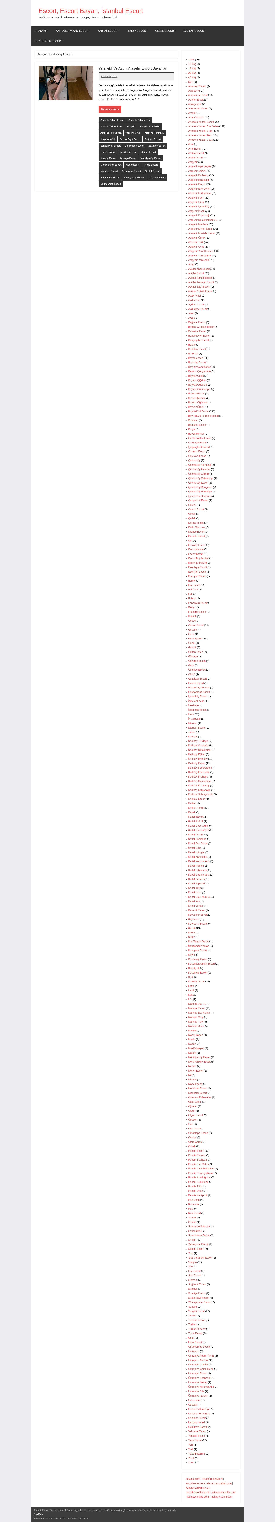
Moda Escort (151, 164)
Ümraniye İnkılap (197, 1382)
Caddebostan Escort (199, 438)
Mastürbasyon (196, 1048)
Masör (191, 1039)
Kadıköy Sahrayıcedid (200, 794)
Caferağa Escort (197, 442)
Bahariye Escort (197, 331)
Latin (191, 986)
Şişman (192, 1280)
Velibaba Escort (197, 1431)
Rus (190, 1208)
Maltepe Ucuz (196, 1026)
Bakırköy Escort (156, 145)
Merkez (192, 1066)
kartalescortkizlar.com (198, 1487)
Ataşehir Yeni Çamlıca (200, 251)
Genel (191, 643)
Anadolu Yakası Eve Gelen (203, 126)
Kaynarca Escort (197, 923)
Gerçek (192, 647)
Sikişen (192, 1262)
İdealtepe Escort (197, 710)
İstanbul (192, 723)
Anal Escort (194, 148)
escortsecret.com (195, 1483)
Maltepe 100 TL (197, 1003)
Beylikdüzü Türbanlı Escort (203, 416)
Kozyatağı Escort (197, 959)
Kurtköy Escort (108, 158)
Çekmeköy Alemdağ (199, 465)
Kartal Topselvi (196, 883)
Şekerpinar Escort (131, 171)
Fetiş (191, 607)
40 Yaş (192, 77)
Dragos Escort (196, 531)
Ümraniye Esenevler (199, 1378)
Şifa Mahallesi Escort (200, 1257)
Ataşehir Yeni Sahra (199, 255)
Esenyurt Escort (197, 576)
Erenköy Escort (196, 545)
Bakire (192, 344)
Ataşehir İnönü (107, 139)
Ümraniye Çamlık (198, 1364)
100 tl (191, 59)
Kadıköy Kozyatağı (198, 785)
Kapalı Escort (195, 816)
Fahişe (192, 598)
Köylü (191, 954)
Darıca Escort (196, 522)
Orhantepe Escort (198, 1133)
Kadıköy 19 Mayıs (198, 741)
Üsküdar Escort (197, 1418)
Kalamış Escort (196, 799)
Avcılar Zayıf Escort (130, 139)
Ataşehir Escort (196, 184)
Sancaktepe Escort (199, 1235)
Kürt (190, 977)
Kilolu (191, 932)
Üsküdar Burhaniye (199, 1413)
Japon (191, 732)
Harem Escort (196, 683)
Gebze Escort (165, 31)
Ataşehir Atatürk (197, 171)
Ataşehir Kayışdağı (199, 215)
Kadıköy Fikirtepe (198, 776)
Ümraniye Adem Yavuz (201, 1355)
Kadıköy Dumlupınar (199, 750)
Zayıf (191, 1458)
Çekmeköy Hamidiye (200, 491)
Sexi (190, 1253)
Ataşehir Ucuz (196, 246)
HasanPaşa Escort (198, 687)
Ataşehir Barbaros (198, 175)
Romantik (193, 1204)
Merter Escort (133, 164)
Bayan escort (195, 358)
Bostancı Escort (197, 424)
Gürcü (191, 674)
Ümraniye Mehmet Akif (201, 1387)
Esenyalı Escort (197, 571)
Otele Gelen (195, 1142)
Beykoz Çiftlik (196, 375)
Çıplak (192, 518)
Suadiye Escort (196, 1293)
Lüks (191, 995)
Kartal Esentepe (197, 839)
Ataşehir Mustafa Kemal (201, 233)
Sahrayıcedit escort (199, 1226)
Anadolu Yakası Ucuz (111, 126)
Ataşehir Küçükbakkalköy (202, 220)
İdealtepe (193, 705)
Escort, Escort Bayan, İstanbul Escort (91, 10)
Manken (192, 1030)
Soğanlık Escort (197, 1284)
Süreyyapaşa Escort (134, 177)
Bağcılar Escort (153, 139)
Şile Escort (194, 1271)
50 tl (190, 81)
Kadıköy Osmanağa (199, 790)
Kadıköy (192, 736)
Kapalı (192, 812)
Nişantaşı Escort (109, 171)
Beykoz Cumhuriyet (199, 389)
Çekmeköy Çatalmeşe (200, 478)
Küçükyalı (193, 968)
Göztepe (193, 656)
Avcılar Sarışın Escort (200, 277)
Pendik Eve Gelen (198, 1164)
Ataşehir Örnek (196, 237)
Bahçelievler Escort (110, 145)
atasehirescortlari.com (219, 1483)
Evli (190, 594)
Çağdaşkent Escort (199, 447)
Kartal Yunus (195, 905)
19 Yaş (192, 68)
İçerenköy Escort (197, 696)
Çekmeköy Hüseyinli (200, 496)
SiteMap (38, 1514)
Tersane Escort (157, 177)
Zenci (191, 1462)
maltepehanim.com (221, 1496)
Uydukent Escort (197, 1427)
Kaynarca (193, 919)
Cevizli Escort (196, 509)
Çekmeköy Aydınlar (199, 469)
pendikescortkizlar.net (198, 1492)
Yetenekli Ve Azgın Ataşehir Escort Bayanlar (132, 68)
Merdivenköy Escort (110, 164)
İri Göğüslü (194, 718)
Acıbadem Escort (198, 95)
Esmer (192, 580)
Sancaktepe (195, 1231)
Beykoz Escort (196, 393)
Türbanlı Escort (196, 1329)
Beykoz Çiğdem (197, 380)
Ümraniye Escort (197, 1373)
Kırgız (191, 937)
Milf (190, 1075)
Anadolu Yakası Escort (73, 31)
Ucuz (191, 1338)
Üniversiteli (194, 1400)
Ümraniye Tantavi (198, 1395)
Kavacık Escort (196, 910)
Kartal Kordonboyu (198, 861)
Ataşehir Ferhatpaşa (110, 132)
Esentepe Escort (197, 567)
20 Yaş (192, 73)
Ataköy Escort (196, 153)
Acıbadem (194, 90)
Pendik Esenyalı (197, 1159)
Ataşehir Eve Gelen (150, 126)
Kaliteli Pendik (196, 807)
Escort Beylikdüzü (198, 558)
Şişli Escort (194, 1275)
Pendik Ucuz (195, 1191)
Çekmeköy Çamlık (198, 473)
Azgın (191, 318)
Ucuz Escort (195, 1342)
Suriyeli (192, 1306)
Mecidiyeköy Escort (150, 158)
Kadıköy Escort (196, 763)
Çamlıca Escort (196, 451)
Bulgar (192, 429)
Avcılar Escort (194, 31)
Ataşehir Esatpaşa (198, 179)
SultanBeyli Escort (110, 177)
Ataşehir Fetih (196, 197)
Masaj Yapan (195, 1035)
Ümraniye (193, 1351)
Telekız (192, 1315)
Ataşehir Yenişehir (198, 260)
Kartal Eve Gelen (198, 843)
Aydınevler (194, 300)
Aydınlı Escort (196, 304)
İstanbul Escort (148, 152)
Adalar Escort (196, 99)
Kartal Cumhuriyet (198, 830)
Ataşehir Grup (133, 132)
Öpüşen (192, 1119)
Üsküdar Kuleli (196, 1422)
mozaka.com (193, 1478)
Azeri (191, 313)
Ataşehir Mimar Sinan (200, 228)
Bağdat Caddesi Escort (201, 326)
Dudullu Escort (196, 536)
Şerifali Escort (152, 171)
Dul (190, 540)
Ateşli (191, 264)
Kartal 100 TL (195, 821)
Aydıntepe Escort (198, 309)
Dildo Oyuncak (196, 527)
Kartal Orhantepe (198, 870)
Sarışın (192, 1240)
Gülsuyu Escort (196, 669)
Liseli (191, 990)
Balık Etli (193, 353)
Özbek (192, 1146)
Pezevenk (194, 1199)
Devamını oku (109, 109)
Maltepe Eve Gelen (199, 1012)
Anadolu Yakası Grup (200, 130)
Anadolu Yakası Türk (139, 120)
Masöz (192, 1044)
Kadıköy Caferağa (198, 745)
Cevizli (192, 505)
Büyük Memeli (196, 433)
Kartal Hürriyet (196, 852)
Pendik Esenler (197, 1155)
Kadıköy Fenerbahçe (200, 767)
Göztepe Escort (197, 661)
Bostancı (193, 420)
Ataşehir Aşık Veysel (199, 166)
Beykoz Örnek (196, 407)
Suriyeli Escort (196, 1311)
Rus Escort (194, 1213)
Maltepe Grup (196, 1017)
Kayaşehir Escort (198, 914)
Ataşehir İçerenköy (154, 132)
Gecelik (192, 629)
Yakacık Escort (196, 1436)
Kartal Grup (194, 848)
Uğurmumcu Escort (110, 183)
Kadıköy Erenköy (198, 759)
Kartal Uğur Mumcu (199, 897)
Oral (190, 1124)
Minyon (192, 1079)
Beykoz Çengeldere (199, 371)
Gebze (192, 620)
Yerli (190, 1449)
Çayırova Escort (197, 456)
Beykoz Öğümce (197, 402)
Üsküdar (193, 1404)
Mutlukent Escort (197, 1088)
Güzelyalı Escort (197, 678)
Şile (190, 1266)
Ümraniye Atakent (198, 1360)
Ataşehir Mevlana (198, 224)
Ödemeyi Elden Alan (200, 1097)
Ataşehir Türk (195, 242)
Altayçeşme (194, 104)
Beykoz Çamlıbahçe (199, 367)
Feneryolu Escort (198, 603)
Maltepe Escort (128, 158)
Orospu (192, 1137)
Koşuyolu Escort (197, 950)
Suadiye (193, 1289)
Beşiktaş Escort (197, 362)
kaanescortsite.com (198, 1496)
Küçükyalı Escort (197, 972)
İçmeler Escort (196, 701)
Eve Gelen (194, 585)
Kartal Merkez (196, 865)
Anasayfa (41, 31)
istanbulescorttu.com (223, 1492)
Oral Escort (194, 1128)
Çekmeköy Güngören (200, 487)
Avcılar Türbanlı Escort (201, 282)
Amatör (192, 113)
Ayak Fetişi (194, 295)
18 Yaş (192, 64)
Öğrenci (192, 1106)
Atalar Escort (195, 157)
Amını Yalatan (196, 117)
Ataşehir (131, 126)
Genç (191, 634)
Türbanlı (193, 1324)
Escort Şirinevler (127, 152)
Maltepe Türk (195, 1021)
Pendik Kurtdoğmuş (199, 1177)
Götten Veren (195, 652)
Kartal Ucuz (194, 892)
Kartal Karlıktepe (197, 856)
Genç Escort (195, 638)
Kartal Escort (108, 31)
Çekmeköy (194, 460)
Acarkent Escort (197, 86)
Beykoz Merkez (197, 398)
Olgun (191, 1110)
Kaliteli (192, 803)
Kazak (191, 928)
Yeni (190, 1444)
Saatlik (192, 1217)
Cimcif (191, 514)
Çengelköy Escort (198, 500)
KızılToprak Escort (198, 941)
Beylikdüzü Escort (49, 41)
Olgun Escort (195, 1115)
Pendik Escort (137, 31)
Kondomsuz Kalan (198, 946)
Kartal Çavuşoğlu (198, 825)
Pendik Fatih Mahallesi (201, 1168)
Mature (192, 1052)
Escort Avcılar (196, 549)
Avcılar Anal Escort (199, 269)
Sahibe (192, 1222)
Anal (191, 144)
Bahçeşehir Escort (134, 145)
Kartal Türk (194, 888)
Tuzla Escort (195, 1333)
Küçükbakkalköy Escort (201, 963)
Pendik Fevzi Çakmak (200, 1173)
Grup (191, 665)
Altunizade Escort (198, 108)
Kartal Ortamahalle (198, 874)
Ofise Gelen (195, 1101)
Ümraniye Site (196, 1391)
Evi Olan (193, 589)
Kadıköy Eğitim (196, 754)
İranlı (191, 714)
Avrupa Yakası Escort (200, 291)
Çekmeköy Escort (198, 482)
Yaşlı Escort (195, 1440)
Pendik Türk (195, 1186)
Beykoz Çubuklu (197, 384)
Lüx (190, 999)
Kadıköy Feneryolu (199, 772)
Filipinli (192, 616)
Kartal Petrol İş (196, 879)
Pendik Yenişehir (198, 1195)
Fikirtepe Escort (197, 612)
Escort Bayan (107, 152)
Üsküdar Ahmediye (199, 1409)
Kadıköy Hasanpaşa (199, 781)
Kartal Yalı (194, 901)
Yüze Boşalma (196, 1453)
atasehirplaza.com (212, 1478)
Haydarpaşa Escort (199, 692)
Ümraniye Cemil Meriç (200, 1369)
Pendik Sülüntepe (198, 1182)
